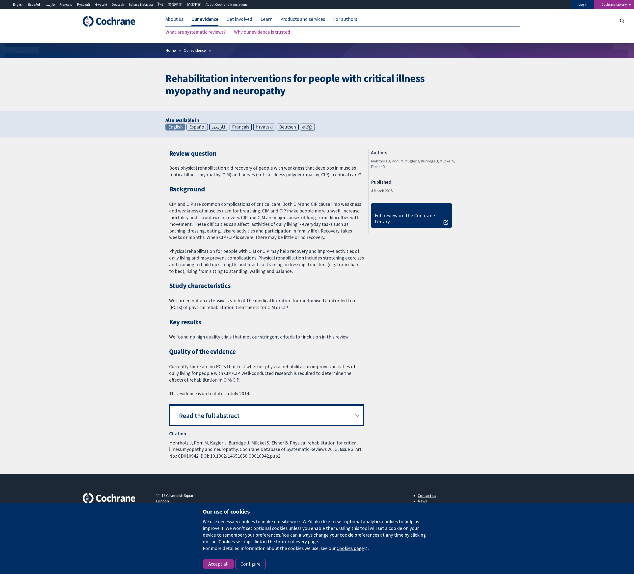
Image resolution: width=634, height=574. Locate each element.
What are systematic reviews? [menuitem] (195, 32)
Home (170, 50)
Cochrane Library (614, 4)
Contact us (427, 495)
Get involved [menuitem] (239, 19)
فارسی (50, 4)
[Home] (116, 21)
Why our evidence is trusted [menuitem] (262, 32)
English (18, 4)
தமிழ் (307, 127)
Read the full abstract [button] (209, 416)
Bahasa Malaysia (141, 4)
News (422, 500)
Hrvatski (101, 4)
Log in (583, 4)
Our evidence (195, 50)
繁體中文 (175, 4)
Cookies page (350, 548)
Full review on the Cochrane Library (405, 218)
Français (66, 4)
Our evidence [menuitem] (204, 19)
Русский (83, 4)
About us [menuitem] (174, 19)
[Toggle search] (622, 21)
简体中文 (194, 4)
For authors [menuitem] (345, 19)
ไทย (160, 4)
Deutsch (118, 4)
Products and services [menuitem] (302, 19)
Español (34, 4)
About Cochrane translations (227, 4)
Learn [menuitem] (266, 19)
